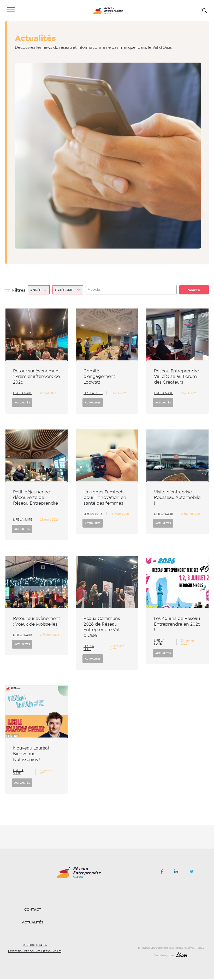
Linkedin (176, 872)
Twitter (191, 873)
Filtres (18, 290)
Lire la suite (22, 393)
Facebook (162, 872)
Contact (32, 909)
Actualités (22, 402)
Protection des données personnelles (34, 951)
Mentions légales (35, 945)
